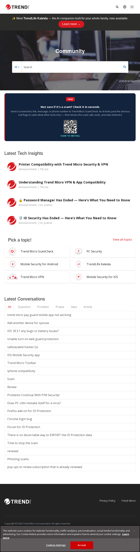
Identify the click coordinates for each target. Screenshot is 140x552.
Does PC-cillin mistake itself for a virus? (34, 403)
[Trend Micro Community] (18, 6)
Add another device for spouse (28, 323)
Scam (10, 379)
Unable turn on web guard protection (33, 339)
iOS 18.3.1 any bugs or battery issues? (33, 331)
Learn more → (71, 24)
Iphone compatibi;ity (21, 371)
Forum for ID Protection (23, 427)
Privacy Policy (107, 500)
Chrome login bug (19, 419)
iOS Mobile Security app (23, 355)
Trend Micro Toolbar (21, 363)
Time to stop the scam (22, 443)
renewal (12, 451)
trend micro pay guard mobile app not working (39, 315)
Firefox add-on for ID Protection (29, 411)
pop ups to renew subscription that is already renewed (44, 467)
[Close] (134, 531)
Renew (11, 387)
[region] (70, 538)
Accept (82, 545)
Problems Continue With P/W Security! (33, 395)
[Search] (124, 67)
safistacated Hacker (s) (22, 347)
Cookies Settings (56, 545)
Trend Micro (128, 500)
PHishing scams (18, 459)
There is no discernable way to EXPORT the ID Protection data (49, 435)
